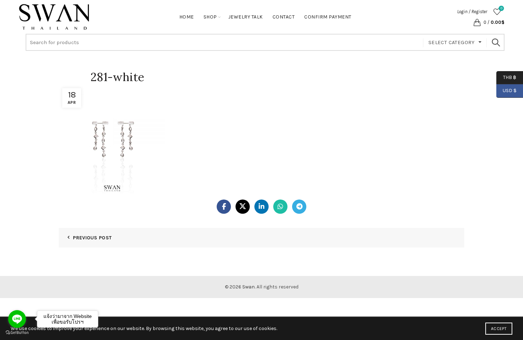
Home (186, 17)
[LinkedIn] (261, 207)
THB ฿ (506, 77)
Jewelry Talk (245, 17)
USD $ (509, 90)
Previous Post (92, 238)
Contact (284, 17)
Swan (248, 287)
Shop (210, 17)
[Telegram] (299, 207)
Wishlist (501, 8)
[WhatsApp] (280, 207)
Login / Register (472, 11)
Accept (499, 328)
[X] (243, 207)
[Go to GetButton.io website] (17, 332)
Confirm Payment (328, 17)
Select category (451, 42)
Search (495, 42)
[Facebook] (224, 207)
